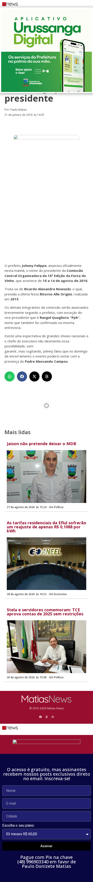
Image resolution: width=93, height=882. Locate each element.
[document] (46, 806)
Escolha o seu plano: (18, 826)
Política (58, 507)
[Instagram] (52, 716)
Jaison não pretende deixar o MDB (41, 443)
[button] (10, 376)
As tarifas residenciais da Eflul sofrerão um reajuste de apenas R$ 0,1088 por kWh (46, 527)
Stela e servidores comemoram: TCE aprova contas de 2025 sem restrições (45, 611)
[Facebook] (40, 716)
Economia (60, 594)
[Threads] (46, 716)
